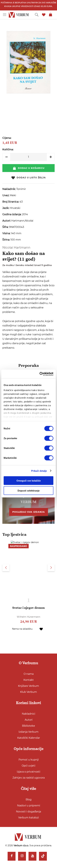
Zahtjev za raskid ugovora (29, 777)
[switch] (48, 438)
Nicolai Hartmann (16, 247)
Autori (28, 719)
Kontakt (28, 679)
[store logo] (19, 15)
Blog (29, 799)
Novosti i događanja (28, 811)
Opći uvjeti (28, 765)
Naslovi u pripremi (28, 805)
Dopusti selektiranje (29, 490)
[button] (41, 629)
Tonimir (21, 189)
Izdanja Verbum (28, 731)
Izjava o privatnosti (28, 771)
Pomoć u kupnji (29, 759)
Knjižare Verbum (28, 685)
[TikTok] (43, 856)
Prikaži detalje (39, 470)
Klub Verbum (28, 691)
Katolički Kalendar (28, 737)
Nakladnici (28, 713)
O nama (29, 673)
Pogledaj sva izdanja (28, 511)
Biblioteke (28, 725)
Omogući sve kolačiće (28, 480)
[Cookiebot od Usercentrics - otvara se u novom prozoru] (40, 374)
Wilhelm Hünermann (28, 616)
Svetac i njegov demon (28, 608)
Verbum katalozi (28, 817)
